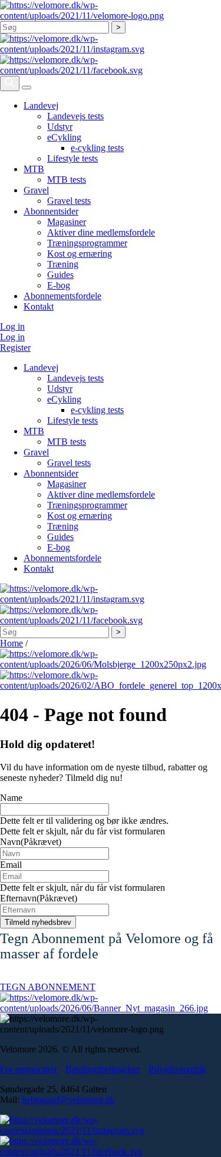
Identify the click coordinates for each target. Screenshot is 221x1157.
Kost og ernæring (79, 254)
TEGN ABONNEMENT (47, 987)
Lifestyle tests (72, 158)
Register (15, 348)
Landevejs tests (75, 116)
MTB (34, 169)
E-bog (58, 285)
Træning (62, 264)
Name (11, 798)
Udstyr (59, 127)
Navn (30, 842)
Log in (12, 326)
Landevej (41, 105)
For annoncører (28, 1069)
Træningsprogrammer (87, 243)
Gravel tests (69, 201)
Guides (60, 275)
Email (11, 865)
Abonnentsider (51, 211)
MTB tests (66, 180)
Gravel (36, 190)
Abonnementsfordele (62, 296)
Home (11, 643)
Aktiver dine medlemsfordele (101, 232)
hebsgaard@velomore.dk (68, 1100)
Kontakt (39, 306)
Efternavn (38, 898)
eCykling (64, 137)
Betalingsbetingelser (102, 1069)
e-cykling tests (97, 148)
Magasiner (66, 222)
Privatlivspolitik (178, 1069)
